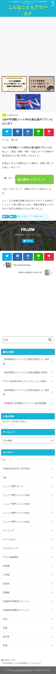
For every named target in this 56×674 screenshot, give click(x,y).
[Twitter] (28, 241)
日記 (5, 619)
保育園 (6, 566)
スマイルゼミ (9, 539)
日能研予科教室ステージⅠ (16, 601)
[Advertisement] (28, 46)
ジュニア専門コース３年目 (16, 513)
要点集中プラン (42, 216)
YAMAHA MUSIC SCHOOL (16, 468)
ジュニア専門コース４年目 (16, 521)
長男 (14, 216)
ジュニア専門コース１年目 (16, 495)
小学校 (6, 574)
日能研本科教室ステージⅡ (16, 610)
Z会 (4, 115)
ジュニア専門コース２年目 (16, 504)
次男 (5, 628)
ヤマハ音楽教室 (10, 557)
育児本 (6, 636)
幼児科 (6, 583)
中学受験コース (26, 216)
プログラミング (10, 548)
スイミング (8, 530)
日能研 (6, 592)
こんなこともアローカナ (28, 10)
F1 (4, 460)
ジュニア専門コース (13, 486)
